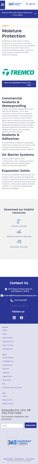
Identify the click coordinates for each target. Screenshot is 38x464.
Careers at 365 (6, 380)
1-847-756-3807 (20, 300)
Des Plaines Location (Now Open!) (12, 387)
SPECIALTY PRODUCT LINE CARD (19, 236)
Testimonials (6, 372)
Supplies (4, 330)
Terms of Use (30, 459)
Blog (3, 383)
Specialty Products (7, 341)
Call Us (32, 4)
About (4, 354)
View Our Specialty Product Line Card (17, 84)
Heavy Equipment (7, 337)
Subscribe (30, 425)
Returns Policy (8, 459)
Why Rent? (5, 369)
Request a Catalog (7, 403)
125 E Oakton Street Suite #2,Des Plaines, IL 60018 (20, 290)
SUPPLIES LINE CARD (19, 226)
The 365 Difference (7, 361)
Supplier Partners (7, 376)
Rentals (4, 334)
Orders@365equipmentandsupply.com (20, 296)
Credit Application (7, 349)
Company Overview (8, 357)
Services (5, 327)
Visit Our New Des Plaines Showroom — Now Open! (17, 14)
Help (3, 393)
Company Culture (7, 365)
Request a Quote (7, 400)
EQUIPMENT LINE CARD (19, 247)
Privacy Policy (19, 459)
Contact (4, 396)
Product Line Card (7, 345)
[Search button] (27, 3)
